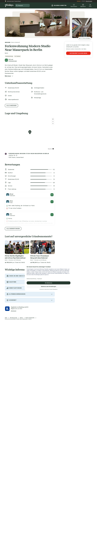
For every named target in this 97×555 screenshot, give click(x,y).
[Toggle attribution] (53, 149)
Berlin (21, 317)
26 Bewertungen (12, 61)
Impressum (13, 310)
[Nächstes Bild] (27, 247)
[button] (8, 76)
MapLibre (50, 148)
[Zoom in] (53, 119)
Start (6, 317)
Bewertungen (89, 1)
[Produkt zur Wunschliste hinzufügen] (27, 242)
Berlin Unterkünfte (30, 317)
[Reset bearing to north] (53, 123)
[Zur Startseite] (9, 5)
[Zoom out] (53, 121)
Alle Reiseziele (13, 317)
